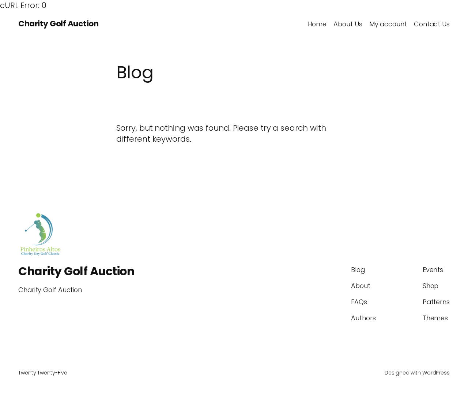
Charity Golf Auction (58, 23)
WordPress (436, 372)
